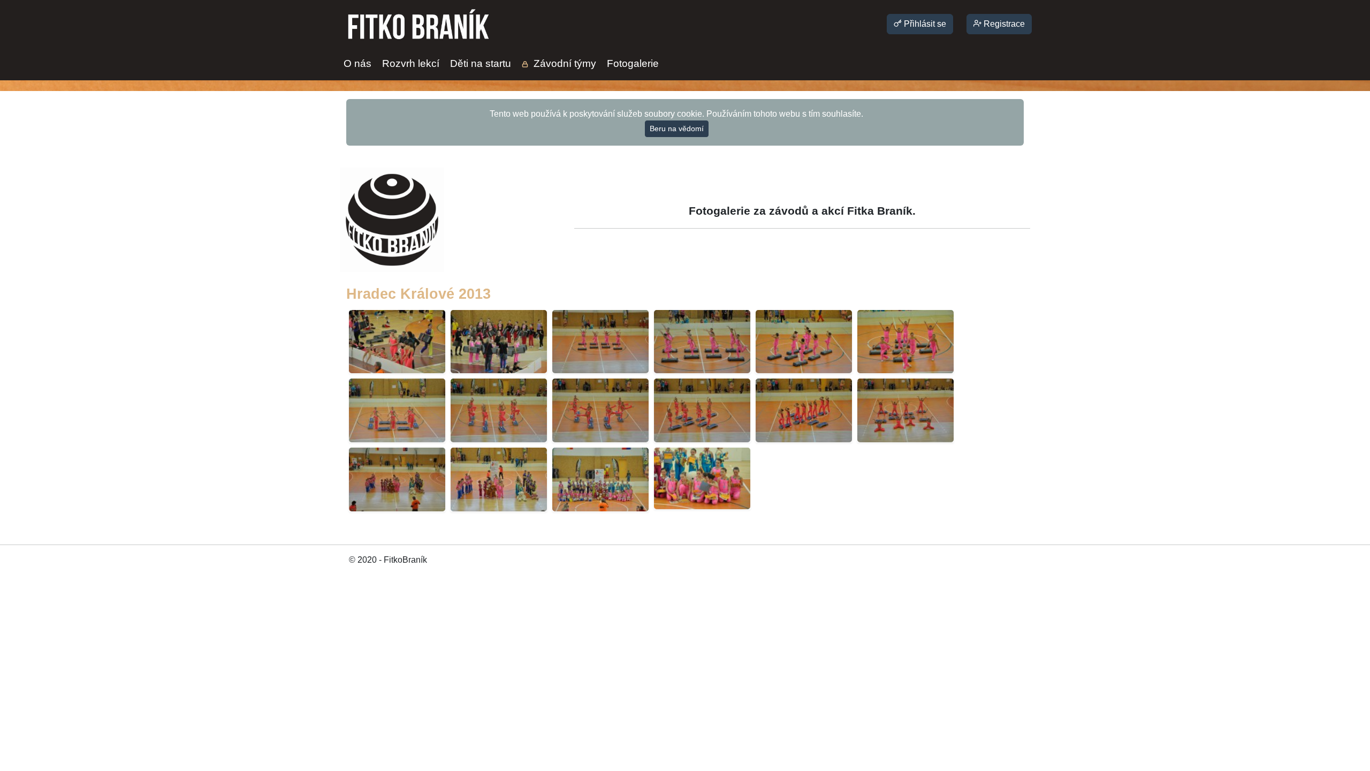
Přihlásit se (924, 23)
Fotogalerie (633, 63)
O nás (357, 63)
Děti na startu (480, 63)
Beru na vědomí (677, 128)
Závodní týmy (563, 63)
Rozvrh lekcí (410, 63)
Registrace (1003, 23)
